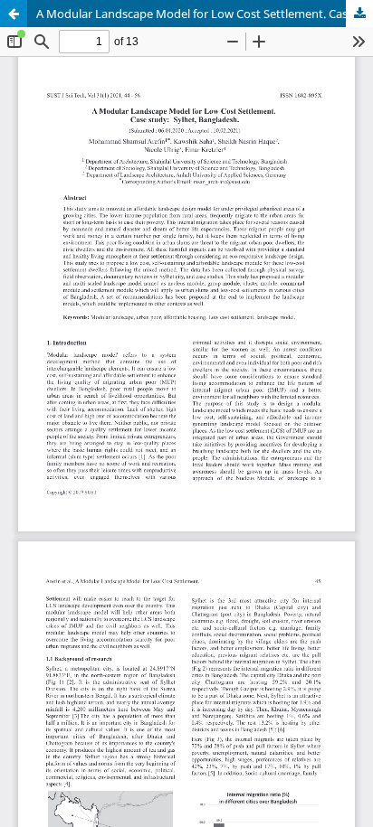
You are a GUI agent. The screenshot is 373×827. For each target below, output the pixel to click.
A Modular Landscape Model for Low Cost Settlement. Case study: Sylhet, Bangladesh (204, 13)
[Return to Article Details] (13, 13)
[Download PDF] (359, 13)
